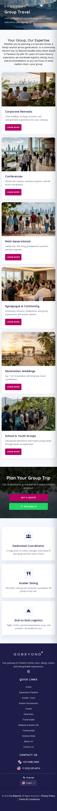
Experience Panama (28, 692)
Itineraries (28, 714)
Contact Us (28, 746)
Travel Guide (28, 719)
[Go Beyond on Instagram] (28, 671)
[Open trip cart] (41, 5)
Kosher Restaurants (28, 703)
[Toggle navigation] (49, 5)
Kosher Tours (28, 697)
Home (29, 686)
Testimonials (28, 730)
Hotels (28, 708)
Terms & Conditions (29, 799)
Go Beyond (15, 795)
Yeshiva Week (28, 735)
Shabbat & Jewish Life (28, 725)
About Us (28, 741)
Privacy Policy (48, 795)
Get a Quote (28, 497)
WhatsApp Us (30, 506)
